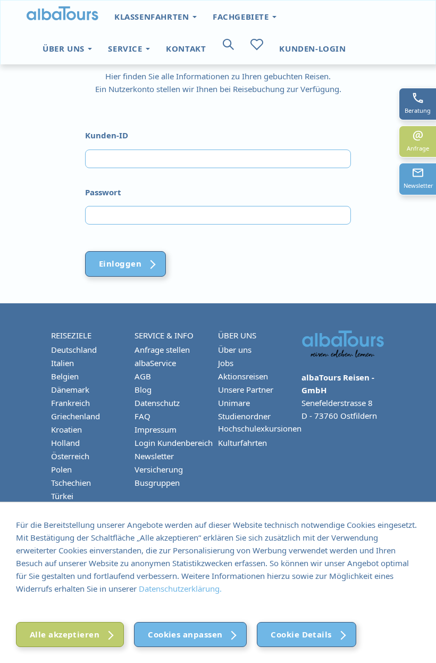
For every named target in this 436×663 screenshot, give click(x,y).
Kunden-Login (312, 48)
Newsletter (154, 456)
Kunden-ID (106, 135)
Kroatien (66, 429)
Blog (143, 389)
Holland (65, 442)
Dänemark (70, 389)
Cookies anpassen (185, 634)
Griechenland (75, 416)
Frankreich (70, 402)
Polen (61, 469)
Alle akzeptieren (64, 634)
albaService (155, 363)
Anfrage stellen (162, 349)
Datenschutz (157, 402)
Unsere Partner (245, 389)
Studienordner (244, 416)
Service (126, 48)
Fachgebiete (242, 16)
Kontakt (186, 48)
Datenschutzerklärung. (180, 588)
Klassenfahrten (152, 16)
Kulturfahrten (242, 442)
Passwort (103, 192)
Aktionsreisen (243, 376)
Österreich (70, 456)
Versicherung (159, 469)
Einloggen (120, 263)
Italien (62, 363)
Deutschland (74, 349)
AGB (143, 376)
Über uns (65, 48)
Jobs (225, 363)
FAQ (142, 416)
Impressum (156, 429)
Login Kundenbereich (174, 442)
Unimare (234, 402)
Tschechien (71, 482)
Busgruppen (157, 482)
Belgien (65, 376)
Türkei (62, 496)
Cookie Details (301, 634)
